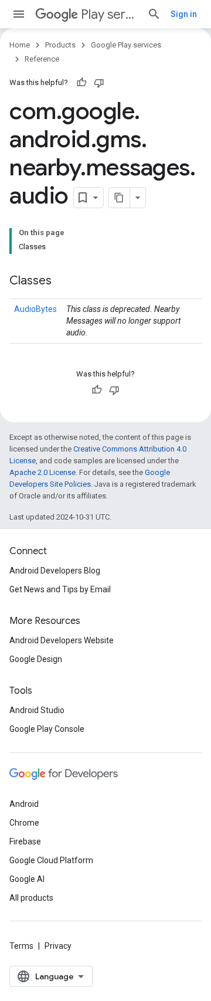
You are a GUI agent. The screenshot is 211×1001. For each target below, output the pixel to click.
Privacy (58, 946)
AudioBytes (35, 309)
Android (24, 804)
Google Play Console (46, 729)
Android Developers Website (61, 640)
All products (31, 897)
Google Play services (126, 44)
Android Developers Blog (54, 570)
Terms (21, 946)
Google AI (27, 879)
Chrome (24, 822)
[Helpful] (81, 82)
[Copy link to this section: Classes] (63, 281)
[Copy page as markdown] (119, 198)
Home (19, 44)
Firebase (25, 841)
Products (60, 44)
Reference (42, 59)
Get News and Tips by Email (60, 589)
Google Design (35, 659)
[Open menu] (18, 14)
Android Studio (36, 710)
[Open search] (154, 14)
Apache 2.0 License (42, 472)
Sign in (184, 14)
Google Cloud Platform (51, 860)
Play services (109, 14)
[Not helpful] (99, 82)
